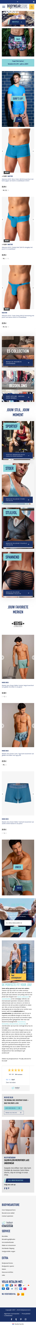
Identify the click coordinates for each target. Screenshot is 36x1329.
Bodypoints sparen (8, 1266)
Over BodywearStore (9, 1210)
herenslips (5, 1024)
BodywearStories (7, 1263)
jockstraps (22, 1024)
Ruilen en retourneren (9, 1245)
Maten (4, 1269)
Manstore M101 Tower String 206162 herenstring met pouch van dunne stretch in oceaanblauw (18, 316)
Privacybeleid (26, 1314)
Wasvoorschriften (7, 1272)
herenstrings (14, 1024)
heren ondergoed (23, 997)
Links (3, 1275)
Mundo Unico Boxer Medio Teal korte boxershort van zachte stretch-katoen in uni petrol (18, 822)
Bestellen (5, 1236)
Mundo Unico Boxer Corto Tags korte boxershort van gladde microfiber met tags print (18, 754)
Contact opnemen (7, 1216)
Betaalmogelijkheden (8, 1239)
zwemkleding (6, 999)
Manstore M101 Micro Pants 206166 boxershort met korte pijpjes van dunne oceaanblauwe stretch (18, 180)
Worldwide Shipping (8, 1248)
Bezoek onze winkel (8, 1213)
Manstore (10, 176)
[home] (17, 8)
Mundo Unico (5, 683)
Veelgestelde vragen (8, 1251)
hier (17, 47)
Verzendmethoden (8, 1242)
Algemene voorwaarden (11, 1314)
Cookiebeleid (8, 1315)
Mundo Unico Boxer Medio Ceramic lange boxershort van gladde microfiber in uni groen (18, 686)
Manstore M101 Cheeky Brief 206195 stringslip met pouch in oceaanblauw (17, 248)
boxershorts (21, 1022)
